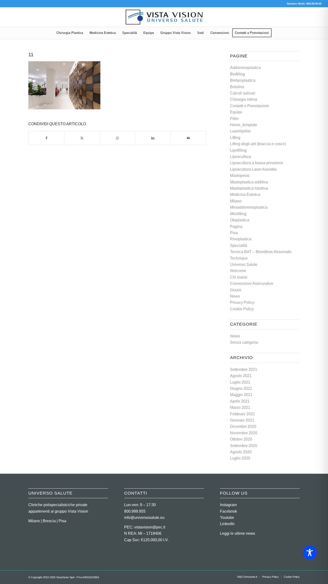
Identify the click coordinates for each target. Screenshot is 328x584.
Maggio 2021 (241, 395)
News (235, 296)
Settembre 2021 (243, 369)
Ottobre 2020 (241, 439)
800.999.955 (135, 511)
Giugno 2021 (241, 388)
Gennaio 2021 (242, 420)
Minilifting (238, 214)
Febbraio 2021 (242, 414)
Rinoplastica (240, 239)
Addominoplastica (245, 68)
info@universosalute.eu (144, 518)
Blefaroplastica (242, 80)
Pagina (236, 226)
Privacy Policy (242, 302)
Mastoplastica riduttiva (249, 188)
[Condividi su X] (82, 138)
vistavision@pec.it (149, 527)
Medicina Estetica (245, 195)
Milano (236, 201)
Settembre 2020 (243, 446)
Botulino (237, 87)
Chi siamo (238, 277)
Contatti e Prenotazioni (249, 106)
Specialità (238, 245)
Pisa (234, 233)
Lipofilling (238, 150)
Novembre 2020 (243, 433)
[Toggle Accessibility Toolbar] (309, 552)
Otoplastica (239, 220)
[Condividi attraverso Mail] (188, 138)
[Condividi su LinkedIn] (152, 138)
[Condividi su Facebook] (46, 138)
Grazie (235, 290)
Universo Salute (243, 264)
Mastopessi (239, 176)
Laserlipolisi (240, 131)
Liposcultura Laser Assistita (253, 169)
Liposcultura (240, 157)
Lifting (235, 138)
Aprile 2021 (240, 401)
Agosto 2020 (241, 452)
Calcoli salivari (242, 93)
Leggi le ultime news (237, 533)
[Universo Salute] (164, 17)
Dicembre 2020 (243, 426)
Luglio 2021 (240, 382)
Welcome (238, 271)
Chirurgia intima (243, 99)
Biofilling (237, 74)
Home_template (243, 125)
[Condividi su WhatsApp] (117, 138)
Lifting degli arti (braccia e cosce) (258, 144)
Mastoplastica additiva (249, 182)
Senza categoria (244, 342)
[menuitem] (69, 33)
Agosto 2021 (241, 376)
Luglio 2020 (240, 458)
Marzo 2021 (240, 407)
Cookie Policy (242, 309)
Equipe (236, 112)
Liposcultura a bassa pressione (256, 163)
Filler (234, 119)
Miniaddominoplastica (248, 207)
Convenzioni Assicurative (251, 283)
